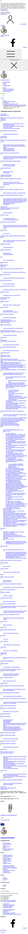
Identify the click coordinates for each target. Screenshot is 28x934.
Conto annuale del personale (9, 218)
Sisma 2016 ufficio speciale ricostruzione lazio (12, 535)
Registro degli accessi (7, 777)
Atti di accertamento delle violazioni (10, 768)
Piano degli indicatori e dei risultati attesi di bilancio (11, 583)
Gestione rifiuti (4, 652)
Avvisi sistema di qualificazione (14, 395)
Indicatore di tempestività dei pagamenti (11, 674)
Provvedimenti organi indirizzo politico (9, 341)
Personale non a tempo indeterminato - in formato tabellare (15, 225)
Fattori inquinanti (6, 722)
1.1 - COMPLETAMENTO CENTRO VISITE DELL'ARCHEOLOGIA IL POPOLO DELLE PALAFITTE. (16, 442)
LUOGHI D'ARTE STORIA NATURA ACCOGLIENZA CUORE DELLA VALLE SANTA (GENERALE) (15, 439)
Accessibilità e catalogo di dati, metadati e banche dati (12, 779)
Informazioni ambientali (5, 713)
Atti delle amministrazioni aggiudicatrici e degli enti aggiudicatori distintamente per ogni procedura (13, 374)
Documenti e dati (6, 850)
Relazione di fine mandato (8, 148)
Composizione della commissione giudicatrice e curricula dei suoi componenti (15, 403)
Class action (3, 635)
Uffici (4, 845)
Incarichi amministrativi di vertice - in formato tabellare (14, 192)
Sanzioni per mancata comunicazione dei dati (10, 152)
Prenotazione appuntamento (9, 904)
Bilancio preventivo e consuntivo (7, 576)
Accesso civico (4, 770)
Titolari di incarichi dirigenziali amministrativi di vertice (12, 189)
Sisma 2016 (3, 528)
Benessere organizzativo (5, 297)
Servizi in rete (3, 653)
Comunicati (5, 878)
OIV (1, 256)
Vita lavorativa (6, 857)
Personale (2, 186)
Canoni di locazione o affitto (6, 597)
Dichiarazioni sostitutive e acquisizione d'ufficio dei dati (12, 331)
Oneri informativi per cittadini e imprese (9, 130)
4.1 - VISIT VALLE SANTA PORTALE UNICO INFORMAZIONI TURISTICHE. (16, 480)
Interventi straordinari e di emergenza (8, 740)
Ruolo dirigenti (6, 204)
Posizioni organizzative (5, 209)
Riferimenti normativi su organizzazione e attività (13, 123)
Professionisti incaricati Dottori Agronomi (9, 359)
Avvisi (4, 879)
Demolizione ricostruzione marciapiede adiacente (16, 555)
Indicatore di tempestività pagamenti (8, 670)
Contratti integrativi (7, 253)
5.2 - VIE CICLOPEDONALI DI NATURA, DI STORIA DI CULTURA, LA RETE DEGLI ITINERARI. (16, 494)
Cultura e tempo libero (7, 856)
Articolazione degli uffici (6, 167)
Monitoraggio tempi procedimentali (8, 330)
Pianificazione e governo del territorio (8, 705)
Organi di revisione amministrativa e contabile (10, 614)
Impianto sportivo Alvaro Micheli (10, 534)
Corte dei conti (4, 621)
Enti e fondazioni (6, 846)
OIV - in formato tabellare (8, 260)
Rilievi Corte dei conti (7, 624)
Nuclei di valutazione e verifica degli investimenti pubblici (12, 685)
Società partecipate (4, 307)
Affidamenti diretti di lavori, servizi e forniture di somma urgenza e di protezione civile (17, 398)
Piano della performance (5, 274)
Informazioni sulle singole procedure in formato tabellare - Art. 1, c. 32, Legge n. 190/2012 (15, 415)
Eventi (4, 886)
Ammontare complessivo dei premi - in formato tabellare (15, 105)
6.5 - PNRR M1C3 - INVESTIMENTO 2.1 (15, 502)
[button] (6, 82)
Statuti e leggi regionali (8, 127)
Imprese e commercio (7, 858)
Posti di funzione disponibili (9, 203)
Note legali (5, 911)
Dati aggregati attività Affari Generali (8, 321)
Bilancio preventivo (7, 580)
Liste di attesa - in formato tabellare (10, 650)
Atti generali (3, 120)
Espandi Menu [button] (4, 114)
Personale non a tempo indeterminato (8, 221)
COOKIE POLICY (5, 10)
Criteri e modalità (4, 562)
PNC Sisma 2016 (4, 546)
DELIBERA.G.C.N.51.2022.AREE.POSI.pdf (9, 815)
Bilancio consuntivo (7, 581)
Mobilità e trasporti (7, 863)
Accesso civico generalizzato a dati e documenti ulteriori (14, 776)
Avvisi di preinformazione (13, 390)
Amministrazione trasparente (9, 909)
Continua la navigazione (5, 12)
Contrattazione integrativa (6, 249)
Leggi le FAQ (6, 903)
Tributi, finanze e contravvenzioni (10, 867)
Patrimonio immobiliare (5, 592)
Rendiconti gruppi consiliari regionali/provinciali (10, 161)
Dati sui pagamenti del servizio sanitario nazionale (11, 669)
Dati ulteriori (3, 786)
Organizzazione (4, 137)
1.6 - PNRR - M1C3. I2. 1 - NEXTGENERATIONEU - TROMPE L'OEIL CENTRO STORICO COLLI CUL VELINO (15, 434)
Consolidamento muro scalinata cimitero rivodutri (16, 552)
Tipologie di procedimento (6, 324)
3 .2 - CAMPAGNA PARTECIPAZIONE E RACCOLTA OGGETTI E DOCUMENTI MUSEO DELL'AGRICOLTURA (15, 470)
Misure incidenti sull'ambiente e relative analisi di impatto (15, 723)
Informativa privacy (7, 910)
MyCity (3, 932)
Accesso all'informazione (8, 90)
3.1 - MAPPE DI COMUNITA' (12, 467)
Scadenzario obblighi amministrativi (10, 134)
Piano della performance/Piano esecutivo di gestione (13, 278)
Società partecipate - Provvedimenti (10, 311)
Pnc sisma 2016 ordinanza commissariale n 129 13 (13, 549)
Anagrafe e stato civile (7, 855)
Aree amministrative (7, 844)
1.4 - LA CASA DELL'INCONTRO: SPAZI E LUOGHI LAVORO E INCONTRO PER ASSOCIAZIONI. (15, 451)
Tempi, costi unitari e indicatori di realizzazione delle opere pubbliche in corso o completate (15, 702)
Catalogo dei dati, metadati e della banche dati (12, 783)
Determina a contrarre (12, 391)
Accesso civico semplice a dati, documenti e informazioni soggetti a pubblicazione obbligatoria (15, 774)
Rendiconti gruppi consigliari (9, 164)
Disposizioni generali (5, 115)
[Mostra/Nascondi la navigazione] (11, 54)
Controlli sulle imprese (5, 352)
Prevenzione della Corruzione (7, 752)
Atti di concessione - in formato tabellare (11, 572)
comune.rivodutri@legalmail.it (9, 901)
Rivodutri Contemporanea (8, 89)
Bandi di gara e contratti (5, 356)
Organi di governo (7, 843)
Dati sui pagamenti (4, 663)
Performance (6, 102)
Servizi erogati (3, 627)
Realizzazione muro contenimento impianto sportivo (16, 553)
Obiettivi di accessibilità (8, 784)
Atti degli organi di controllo (9, 165)
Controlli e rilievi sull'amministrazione (8, 603)
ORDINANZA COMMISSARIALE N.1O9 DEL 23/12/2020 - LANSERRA (13, 532)
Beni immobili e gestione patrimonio (8, 589)
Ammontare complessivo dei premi (10, 103)
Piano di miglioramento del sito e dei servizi (12, 914)
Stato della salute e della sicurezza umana (11, 728)
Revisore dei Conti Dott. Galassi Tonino (11, 182)
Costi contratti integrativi (8, 254)
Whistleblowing (4, 789)
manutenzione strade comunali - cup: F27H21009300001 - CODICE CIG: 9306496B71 (16, 557)
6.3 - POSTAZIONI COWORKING (13, 501)
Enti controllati (4, 298)
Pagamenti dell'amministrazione (7, 660)
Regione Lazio (4, 14)
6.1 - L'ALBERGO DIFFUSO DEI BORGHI (15, 436)
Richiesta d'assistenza (7, 907)
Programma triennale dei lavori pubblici (16, 382)
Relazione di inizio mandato (9, 149)
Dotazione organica (5, 214)
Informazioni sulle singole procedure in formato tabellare (12, 411)
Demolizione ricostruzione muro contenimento (15, 554)
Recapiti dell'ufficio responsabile (9, 335)
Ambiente (5, 869)
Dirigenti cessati (4, 206)
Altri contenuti (3, 749)
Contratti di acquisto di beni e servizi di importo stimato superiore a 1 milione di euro (15, 406)
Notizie (4, 877)
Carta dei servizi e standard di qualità (8, 629)
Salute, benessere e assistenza (9, 870)
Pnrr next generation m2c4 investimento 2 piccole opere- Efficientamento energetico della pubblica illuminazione (14, 514)
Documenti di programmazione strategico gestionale (13, 126)
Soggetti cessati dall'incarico (9, 150)
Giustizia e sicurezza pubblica (9, 866)
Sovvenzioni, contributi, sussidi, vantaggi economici (11, 560)
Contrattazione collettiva (5, 243)
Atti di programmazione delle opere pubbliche (10, 692)
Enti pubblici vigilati (5, 301)
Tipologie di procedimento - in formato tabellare (13, 328)
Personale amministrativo (8, 848)
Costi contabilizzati (4, 641)
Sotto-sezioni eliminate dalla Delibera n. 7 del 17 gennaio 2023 (13, 369)
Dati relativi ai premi (5, 291)
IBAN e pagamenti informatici (7, 677)
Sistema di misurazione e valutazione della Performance (12, 268)
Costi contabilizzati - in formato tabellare (11, 644)
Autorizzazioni (6, 871)
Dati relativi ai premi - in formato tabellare (11, 295)
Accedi (2, 98)
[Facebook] (3, 95)
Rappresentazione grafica (6, 319)
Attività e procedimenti (5, 322)
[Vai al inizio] (1, 822)
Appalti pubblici (6, 859)
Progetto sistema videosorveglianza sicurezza (10, 423)
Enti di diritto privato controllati (7, 314)
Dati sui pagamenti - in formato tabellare (11, 667)
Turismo (5, 862)
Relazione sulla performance (6, 280)
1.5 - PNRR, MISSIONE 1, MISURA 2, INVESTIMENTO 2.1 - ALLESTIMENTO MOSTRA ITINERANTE (15, 460)
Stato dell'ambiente (7, 721)
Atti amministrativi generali (8, 124)
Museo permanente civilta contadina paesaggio (10, 425)
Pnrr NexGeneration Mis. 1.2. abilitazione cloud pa (13, 515)
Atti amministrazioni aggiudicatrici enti (8, 422)
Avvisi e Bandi (11, 392)
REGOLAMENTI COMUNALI (7, 751)
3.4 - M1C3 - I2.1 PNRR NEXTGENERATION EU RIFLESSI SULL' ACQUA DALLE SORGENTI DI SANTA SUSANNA (16, 477)
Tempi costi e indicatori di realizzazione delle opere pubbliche (13, 698)
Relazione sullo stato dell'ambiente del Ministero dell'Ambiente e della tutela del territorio (13, 730)
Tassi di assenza (4, 229)
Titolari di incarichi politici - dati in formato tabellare (13, 144)
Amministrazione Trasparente (9, 101)
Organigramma (6, 172)
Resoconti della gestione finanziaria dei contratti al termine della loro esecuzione (16, 408)
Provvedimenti (4, 337)
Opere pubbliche (4, 683)
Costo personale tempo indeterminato (10, 219)
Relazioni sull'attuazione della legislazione (11, 726)
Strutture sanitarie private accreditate (8, 732)
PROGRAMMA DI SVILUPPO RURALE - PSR (11, 362)
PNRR (4, 87)
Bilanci (2, 574)
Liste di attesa (3, 647)
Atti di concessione (4, 568)
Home (4, 100)
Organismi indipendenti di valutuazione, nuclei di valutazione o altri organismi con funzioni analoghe (13, 607)
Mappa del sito (4, 930)
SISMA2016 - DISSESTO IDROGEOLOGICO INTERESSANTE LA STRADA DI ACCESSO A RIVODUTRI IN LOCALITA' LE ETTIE (16, 542)
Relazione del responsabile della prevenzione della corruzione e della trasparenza (13, 764)
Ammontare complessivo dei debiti (10, 675)
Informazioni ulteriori (12, 399)
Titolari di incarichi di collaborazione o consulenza (11, 178)
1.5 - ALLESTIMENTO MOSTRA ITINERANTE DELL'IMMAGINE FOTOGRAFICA (15, 465)
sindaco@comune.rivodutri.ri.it (9, 900)
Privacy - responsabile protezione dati (8, 787)
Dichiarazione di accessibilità (9, 912)
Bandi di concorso (4, 262)
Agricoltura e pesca (7, 872)
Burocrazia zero (4, 136)
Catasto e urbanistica (7, 860)
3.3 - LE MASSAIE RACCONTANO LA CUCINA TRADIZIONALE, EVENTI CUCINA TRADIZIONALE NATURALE (16, 473)
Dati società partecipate (8, 310)
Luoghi (4, 884)
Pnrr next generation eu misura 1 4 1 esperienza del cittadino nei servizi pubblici (13, 511)
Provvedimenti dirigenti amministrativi (8, 346)
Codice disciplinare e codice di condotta (11, 128)
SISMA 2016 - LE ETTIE (8, 538)
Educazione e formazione (8, 865)
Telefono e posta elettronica (6, 174)
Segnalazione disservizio (8, 906)
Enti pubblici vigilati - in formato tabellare (11, 304)
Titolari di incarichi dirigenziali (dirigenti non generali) (12, 195)
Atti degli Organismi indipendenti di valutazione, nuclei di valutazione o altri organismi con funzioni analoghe (15, 611)
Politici (4, 847)
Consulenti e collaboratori (6, 176)
